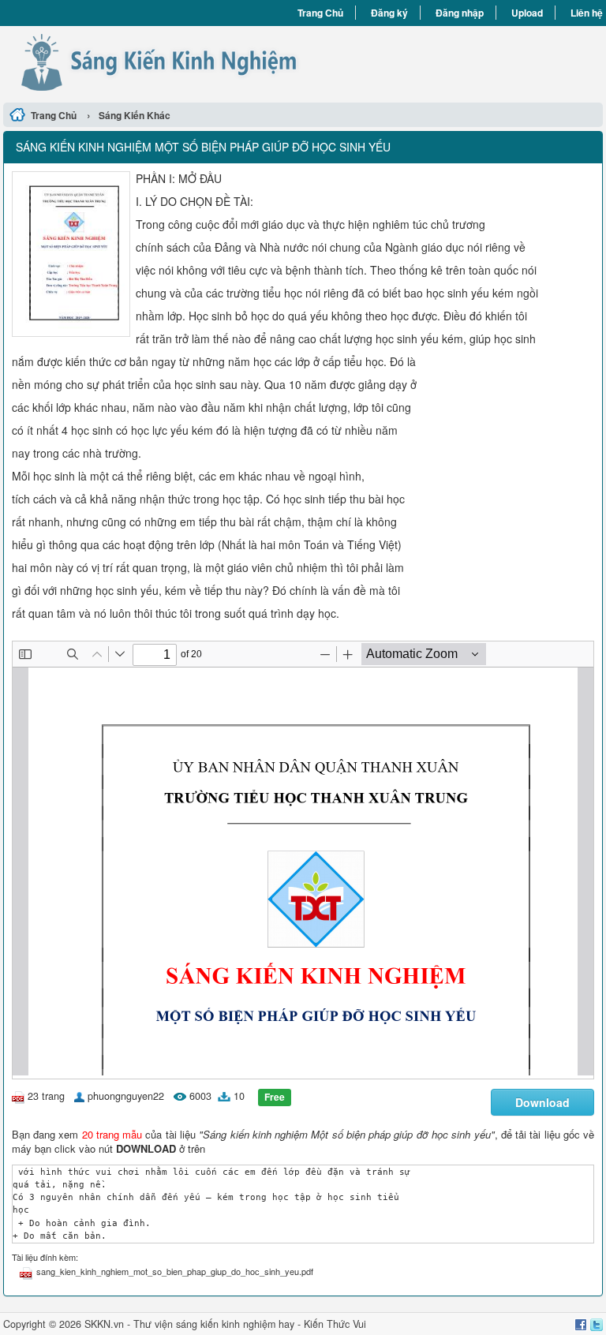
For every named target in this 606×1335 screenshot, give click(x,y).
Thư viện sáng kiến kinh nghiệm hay (213, 1324)
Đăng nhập (460, 13)
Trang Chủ (320, 13)
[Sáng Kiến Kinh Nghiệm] (153, 62)
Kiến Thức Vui (335, 1324)
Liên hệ (586, 13)
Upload (527, 13)
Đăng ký (389, 13)
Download (542, 1102)
